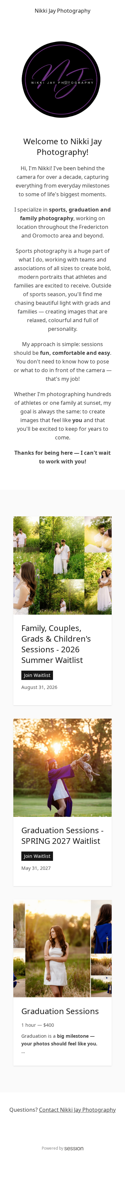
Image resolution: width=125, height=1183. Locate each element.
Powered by (52, 1148)
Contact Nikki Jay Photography (77, 1109)
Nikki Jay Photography (62, 10)
